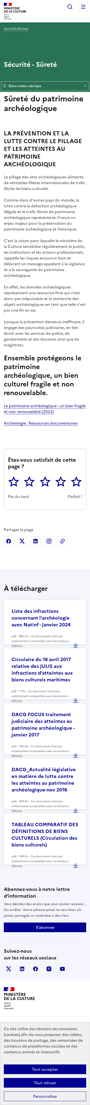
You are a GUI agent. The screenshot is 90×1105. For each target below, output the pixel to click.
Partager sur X (22, 541)
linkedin (22, 969)
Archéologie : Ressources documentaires (41, 423)
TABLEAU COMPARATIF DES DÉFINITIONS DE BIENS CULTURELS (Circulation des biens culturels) (45, 834)
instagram (49, 969)
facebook (35, 969)
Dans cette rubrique (25, 86)
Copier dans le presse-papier (62, 541)
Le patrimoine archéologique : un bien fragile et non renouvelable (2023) (45, 408)
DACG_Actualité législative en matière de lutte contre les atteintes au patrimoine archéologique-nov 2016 (44, 779)
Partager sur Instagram (49, 541)
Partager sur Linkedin (35, 541)
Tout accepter (45, 1069)
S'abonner (45, 927)
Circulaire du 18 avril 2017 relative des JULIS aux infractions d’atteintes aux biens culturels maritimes (42, 669)
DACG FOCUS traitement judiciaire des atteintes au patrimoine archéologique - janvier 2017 (43, 724)
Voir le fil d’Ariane (16, 29)
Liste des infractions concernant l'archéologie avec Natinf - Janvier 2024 (41, 618)
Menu (83, 7)
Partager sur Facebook (8, 541)
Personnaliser (45, 1096)
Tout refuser (45, 1083)
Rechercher (70, 7)
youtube (62, 969)
